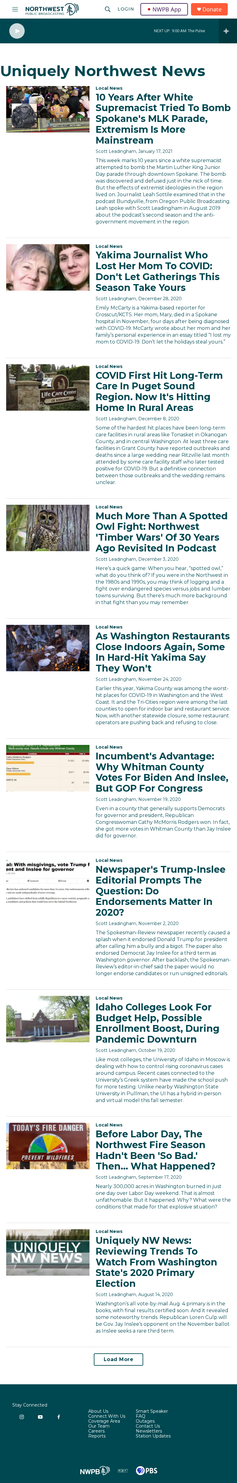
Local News (109, 88)
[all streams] (228, 31)
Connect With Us (106, 1416)
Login (126, 9)
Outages (145, 1421)
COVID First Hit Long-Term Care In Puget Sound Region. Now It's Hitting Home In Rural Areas (159, 391)
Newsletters (149, 1431)
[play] (17, 31)
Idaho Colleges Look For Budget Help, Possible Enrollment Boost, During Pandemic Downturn (157, 1023)
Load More (119, 1359)
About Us (98, 1411)
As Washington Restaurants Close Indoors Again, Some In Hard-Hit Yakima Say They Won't (163, 652)
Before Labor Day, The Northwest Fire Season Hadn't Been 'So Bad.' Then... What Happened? (156, 1150)
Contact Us (148, 1426)
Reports (97, 1436)
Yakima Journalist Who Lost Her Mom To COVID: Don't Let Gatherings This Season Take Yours (158, 271)
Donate (212, 9)
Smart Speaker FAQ (152, 1414)
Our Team (99, 1426)
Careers (96, 1431)
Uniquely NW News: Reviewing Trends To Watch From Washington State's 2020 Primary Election (156, 1262)
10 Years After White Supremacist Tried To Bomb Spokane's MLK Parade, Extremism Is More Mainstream (163, 119)
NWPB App (166, 9)
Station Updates (153, 1436)
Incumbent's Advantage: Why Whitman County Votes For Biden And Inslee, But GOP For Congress (162, 772)
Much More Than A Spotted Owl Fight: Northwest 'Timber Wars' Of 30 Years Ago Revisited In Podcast (162, 532)
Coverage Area (104, 1421)
